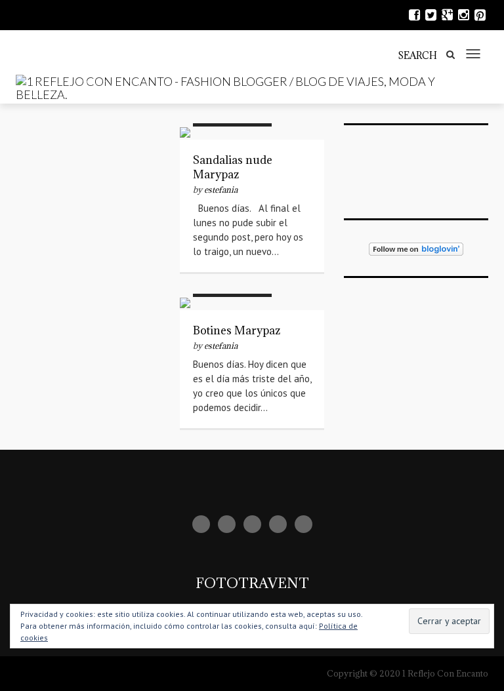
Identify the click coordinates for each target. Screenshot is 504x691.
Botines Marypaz (236, 330)
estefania (221, 189)
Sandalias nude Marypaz (232, 167)
